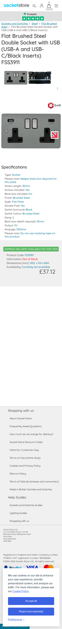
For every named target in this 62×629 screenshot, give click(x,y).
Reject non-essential (31, 611)
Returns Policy (18, 473)
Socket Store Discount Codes (26, 442)
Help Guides (17, 497)
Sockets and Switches (14, 23)
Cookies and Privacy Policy (25, 465)
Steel (35, 23)
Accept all (31, 601)
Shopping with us (21, 410)
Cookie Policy (20, 591)
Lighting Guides (18, 513)
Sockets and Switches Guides (26, 505)
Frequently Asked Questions (26, 426)
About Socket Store (21, 418)
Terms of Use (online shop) (25, 457)
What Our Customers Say (24, 449)
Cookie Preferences (15, 626)
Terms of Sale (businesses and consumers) (34, 481)
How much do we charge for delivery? (31, 434)
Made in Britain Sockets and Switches (31, 489)
